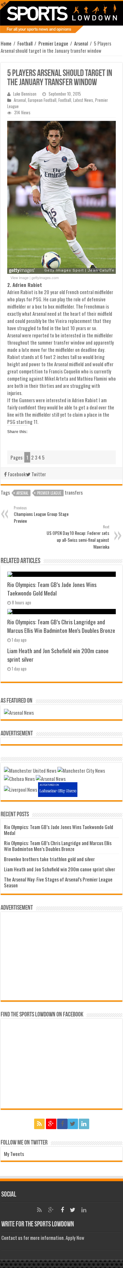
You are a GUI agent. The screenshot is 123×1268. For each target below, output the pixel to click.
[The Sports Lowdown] (61, 17)
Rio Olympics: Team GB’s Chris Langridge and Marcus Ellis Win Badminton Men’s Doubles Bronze (61, 625)
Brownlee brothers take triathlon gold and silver (49, 858)
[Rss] (39, 1124)
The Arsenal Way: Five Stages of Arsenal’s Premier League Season (58, 882)
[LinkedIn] (84, 1124)
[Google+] (51, 1124)
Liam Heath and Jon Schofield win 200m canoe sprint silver (59, 869)
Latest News (83, 100)
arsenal (22, 493)
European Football (42, 100)
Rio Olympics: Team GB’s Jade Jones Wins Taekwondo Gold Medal (51, 588)
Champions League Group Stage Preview (41, 514)
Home (6, 43)
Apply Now (75, 1237)
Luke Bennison (24, 94)
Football (24, 43)
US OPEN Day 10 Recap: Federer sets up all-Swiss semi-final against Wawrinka (78, 537)
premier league (49, 493)
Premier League (53, 43)
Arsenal (81, 43)
